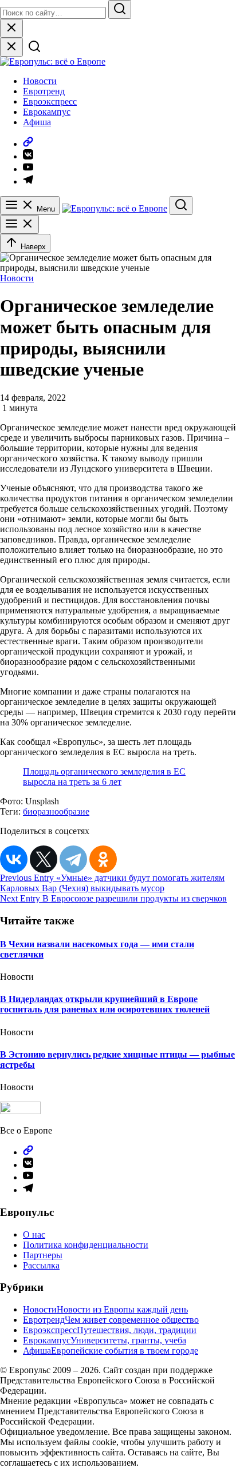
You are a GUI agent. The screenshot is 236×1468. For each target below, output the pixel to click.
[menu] (19, 224)
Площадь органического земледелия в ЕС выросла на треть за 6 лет (104, 777)
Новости (40, 81)
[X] (43, 859)
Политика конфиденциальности (85, 1245)
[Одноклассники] (103, 859)
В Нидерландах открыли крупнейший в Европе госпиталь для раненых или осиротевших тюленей (105, 1004)
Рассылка (41, 1265)
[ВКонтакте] (13, 859)
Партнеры (42, 1255)
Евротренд (44, 91)
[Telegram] (73, 859)
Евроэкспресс (50, 101)
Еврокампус (46, 112)
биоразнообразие (56, 811)
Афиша (37, 122)
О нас (34, 1234)
